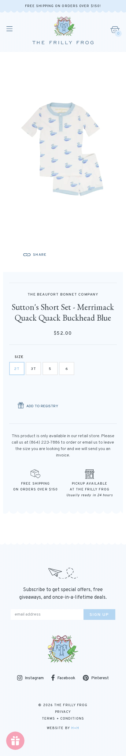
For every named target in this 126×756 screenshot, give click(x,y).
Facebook (66, 678)
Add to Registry (42, 406)
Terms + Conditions (63, 719)
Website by (63, 728)
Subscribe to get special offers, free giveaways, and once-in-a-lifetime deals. (63, 594)
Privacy (63, 712)
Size (19, 357)
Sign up (99, 614)
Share (39, 255)
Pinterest (100, 678)
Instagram (34, 678)
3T (33, 369)
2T (17, 369)
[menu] (9, 28)
